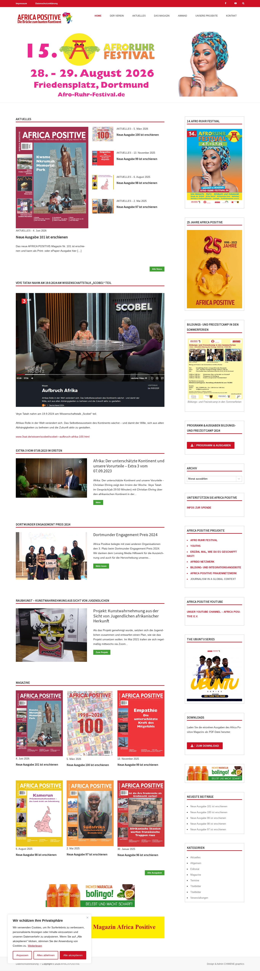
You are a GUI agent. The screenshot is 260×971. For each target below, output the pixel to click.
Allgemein (195, 863)
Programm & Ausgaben (213, 445)
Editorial (194, 869)
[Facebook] (225, 3)
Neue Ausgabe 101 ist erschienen (42, 237)
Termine (194, 880)
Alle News (157, 269)
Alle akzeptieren (73, 955)
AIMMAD (182, 15)
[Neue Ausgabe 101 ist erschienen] (52, 227)
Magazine (195, 874)
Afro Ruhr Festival (204, 540)
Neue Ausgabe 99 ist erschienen (136, 159)
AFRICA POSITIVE (70, 964)
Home (98, 15)
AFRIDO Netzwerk (202, 561)
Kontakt (231, 15)
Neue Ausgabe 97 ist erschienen (136, 207)
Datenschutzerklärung (46, 3)
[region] (49, 938)
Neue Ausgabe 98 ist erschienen (136, 183)
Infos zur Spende (199, 507)
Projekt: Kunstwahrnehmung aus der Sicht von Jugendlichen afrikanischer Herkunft (126, 616)
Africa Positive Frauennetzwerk (213, 573)
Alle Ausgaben (154, 873)
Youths (195, 546)
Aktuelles (139, 15)
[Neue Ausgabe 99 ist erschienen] (103, 164)
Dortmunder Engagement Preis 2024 (125, 534)
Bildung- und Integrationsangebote (215, 567)
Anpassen (22, 955)
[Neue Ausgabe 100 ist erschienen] (103, 140)
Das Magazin (162, 15)
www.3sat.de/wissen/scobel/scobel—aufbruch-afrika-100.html (52, 436)
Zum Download (207, 745)
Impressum (21, 3)
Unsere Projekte (206, 15)
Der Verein (117, 15)
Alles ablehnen (46, 955)
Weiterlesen (35, 945)
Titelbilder (195, 886)
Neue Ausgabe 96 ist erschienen (137, 855)
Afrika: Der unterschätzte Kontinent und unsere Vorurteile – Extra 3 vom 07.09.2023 (128, 466)
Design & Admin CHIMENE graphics (225, 964)
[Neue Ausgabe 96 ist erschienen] (140, 845)
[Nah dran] (87, 917)
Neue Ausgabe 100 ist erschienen (137, 135)
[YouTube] (235, 3)
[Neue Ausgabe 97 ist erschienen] (103, 212)
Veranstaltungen (199, 897)
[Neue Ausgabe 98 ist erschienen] (103, 188)
